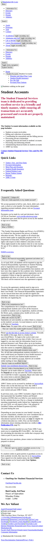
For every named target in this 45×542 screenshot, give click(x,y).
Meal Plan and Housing (14, 167)
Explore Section (7, 67)
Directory (9, 11)
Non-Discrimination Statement (12, 540)
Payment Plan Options (18, 82)
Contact (8, 32)
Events (8, 13)
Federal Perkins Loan (13, 171)
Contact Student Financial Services (14, 151)
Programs (9, 27)
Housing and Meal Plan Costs (21, 76)
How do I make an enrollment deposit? (14, 363)
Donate (8, 15)
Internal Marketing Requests (11, 526)
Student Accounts (12, 74)
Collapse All (15, 197)
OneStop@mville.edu (13, 483)
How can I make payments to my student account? (19, 200)
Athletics (9, 17)
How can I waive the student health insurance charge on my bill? (22, 329)
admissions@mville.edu (22, 517)
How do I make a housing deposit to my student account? (21, 368)
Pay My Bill (14, 80)
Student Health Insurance (19, 78)
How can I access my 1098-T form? (14, 379)
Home (8, 72)
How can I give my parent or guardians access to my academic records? (22, 449)
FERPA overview (7, 252)
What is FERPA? (7, 227)
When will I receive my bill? (11, 318)
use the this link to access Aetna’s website (21, 333)
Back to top (6, 225)
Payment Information (13, 165)
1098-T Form (10, 177)
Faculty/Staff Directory (9, 530)
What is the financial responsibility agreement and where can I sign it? (22, 259)
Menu (4, 4)
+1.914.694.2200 (7, 517)
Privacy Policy (28, 540)
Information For (11, 8)
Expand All (5, 197)
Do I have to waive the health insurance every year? (19, 350)
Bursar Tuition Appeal (14, 173)
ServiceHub (38, 384)
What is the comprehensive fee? (13, 304)
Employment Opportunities (27, 530)
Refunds (9, 175)
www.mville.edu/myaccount (27, 216)
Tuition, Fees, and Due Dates (16, 163)
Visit (7, 30)
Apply (8, 25)
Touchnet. (15, 324)
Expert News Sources (29, 526)
